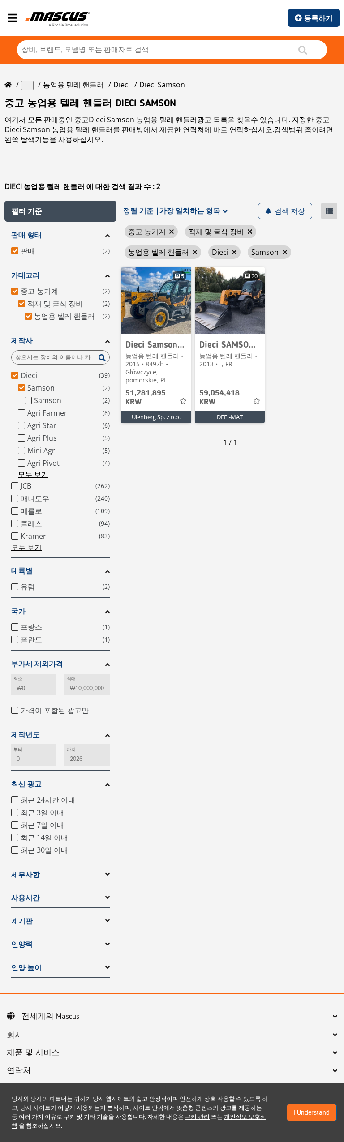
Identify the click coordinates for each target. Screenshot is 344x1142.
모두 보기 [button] (33, 474)
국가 (18, 611)
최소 (17, 678)
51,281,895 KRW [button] (145, 397)
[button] (60, 211)
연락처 (19, 1071)
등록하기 (318, 18)
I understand (312, 1112)
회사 (15, 1035)
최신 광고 (26, 784)
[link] (156, 300)
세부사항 (25, 874)
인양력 (22, 944)
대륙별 (22, 571)
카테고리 (25, 275)
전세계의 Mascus (50, 1017)
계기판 (22, 921)
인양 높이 (26, 967)
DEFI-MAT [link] (230, 417)
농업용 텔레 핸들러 (73, 85)
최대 (71, 678)
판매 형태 (26, 235)
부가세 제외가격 (37, 664)
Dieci (121, 85)
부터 (17, 749)
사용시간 (25, 898)
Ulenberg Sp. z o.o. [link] (156, 417)
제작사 (22, 340)
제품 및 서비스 (33, 1053)
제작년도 (25, 734)
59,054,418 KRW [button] (219, 397)
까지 (71, 749)
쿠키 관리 (197, 1116)
